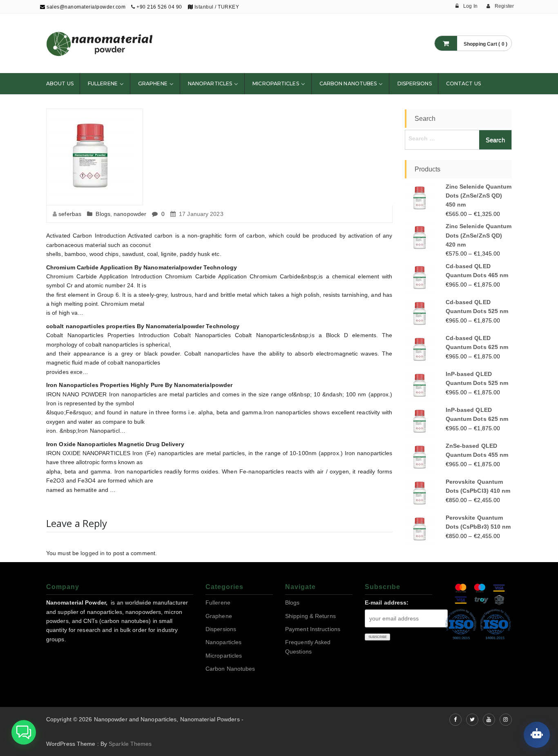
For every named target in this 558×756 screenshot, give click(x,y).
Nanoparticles (210, 83)
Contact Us (463, 83)
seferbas (69, 214)
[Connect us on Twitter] (472, 720)
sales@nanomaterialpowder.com (85, 7)
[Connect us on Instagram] (506, 720)
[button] (23, 732)
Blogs (103, 214)
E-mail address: (387, 602)
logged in (92, 553)
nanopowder (130, 214)
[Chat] (537, 735)
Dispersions (414, 83)
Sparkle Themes (130, 743)
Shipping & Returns (310, 616)
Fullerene (103, 83)
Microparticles (275, 83)
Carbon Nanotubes (348, 83)
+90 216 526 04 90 (159, 7)
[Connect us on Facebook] (455, 720)
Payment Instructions (312, 629)
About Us (60, 83)
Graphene (152, 83)
